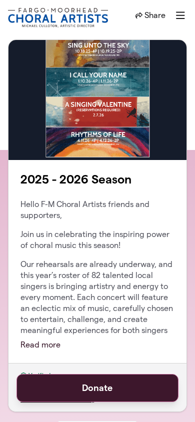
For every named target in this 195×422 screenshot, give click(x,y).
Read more (40, 344)
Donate (97, 387)
